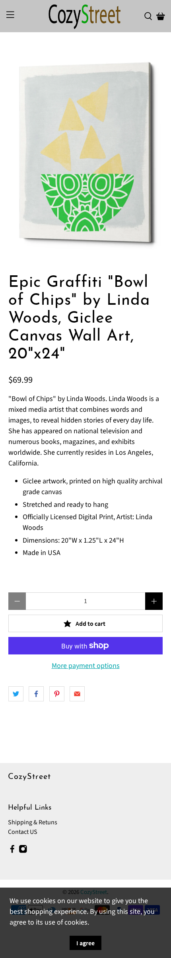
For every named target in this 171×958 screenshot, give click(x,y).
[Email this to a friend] (77, 693)
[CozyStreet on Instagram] (23, 851)
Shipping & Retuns (32, 822)
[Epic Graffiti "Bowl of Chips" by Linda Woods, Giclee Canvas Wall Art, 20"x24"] (85, 153)
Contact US (22, 832)
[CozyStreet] (85, 16)
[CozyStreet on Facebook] (12, 851)
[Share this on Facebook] (36, 693)
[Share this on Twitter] (15, 693)
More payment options (86, 666)
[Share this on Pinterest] (56, 693)
